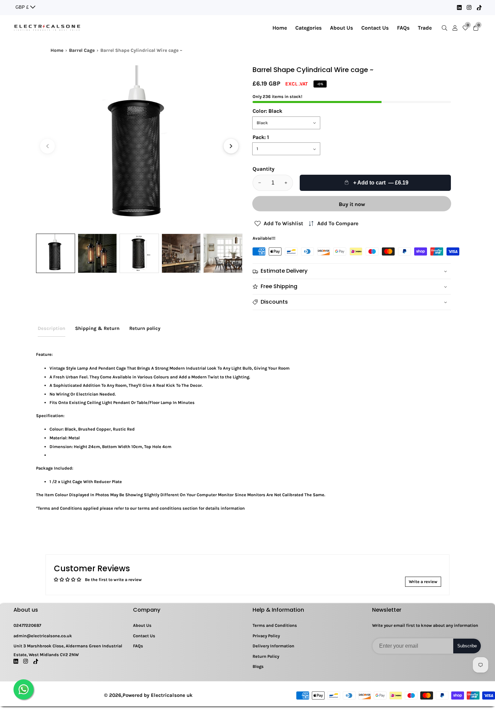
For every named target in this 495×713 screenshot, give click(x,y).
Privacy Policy (266, 635)
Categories (308, 28)
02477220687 (27, 625)
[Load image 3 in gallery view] (139, 253)
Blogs (258, 666)
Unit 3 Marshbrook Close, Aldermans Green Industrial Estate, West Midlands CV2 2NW (67, 650)
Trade (425, 28)
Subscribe (467, 645)
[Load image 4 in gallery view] (181, 253)
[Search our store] (446, 28)
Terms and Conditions (275, 625)
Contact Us (375, 28)
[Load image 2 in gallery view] (97, 253)
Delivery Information (273, 645)
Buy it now (352, 204)
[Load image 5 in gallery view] (222, 253)
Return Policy (266, 656)
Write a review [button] (423, 581)
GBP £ (22, 7)
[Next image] (231, 146)
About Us (341, 28)
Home (279, 28)
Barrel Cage (82, 50)
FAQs (403, 28)
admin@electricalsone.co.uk (42, 635)
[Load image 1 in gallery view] (55, 253)
